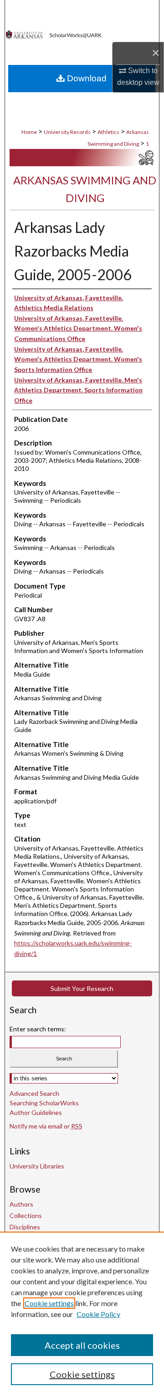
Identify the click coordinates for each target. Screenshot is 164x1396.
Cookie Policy (98, 1314)
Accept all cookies (82, 1345)
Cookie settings (49, 1303)
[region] (82, 1314)
